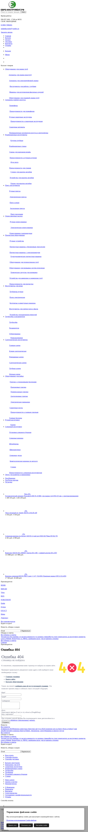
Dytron (3, 607)
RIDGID (4, 589)
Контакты (8, 43)
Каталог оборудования (14, 682)
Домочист (4, 618)
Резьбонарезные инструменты (16, 135)
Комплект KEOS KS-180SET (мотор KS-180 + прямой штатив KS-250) (31, 553)
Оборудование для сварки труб (16, 69)
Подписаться (26, 631)
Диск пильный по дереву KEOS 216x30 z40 (21, 513)
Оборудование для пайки (14, 376)
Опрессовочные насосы (14, 216)
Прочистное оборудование (15, 235)
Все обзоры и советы (8, 635)
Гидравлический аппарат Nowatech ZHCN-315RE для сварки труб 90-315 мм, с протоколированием (41, 496)
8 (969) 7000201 (6, 25)
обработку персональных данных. (22, 720)
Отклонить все (26, 825)
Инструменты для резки (14, 286)
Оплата (8, 40)
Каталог (8, 38)
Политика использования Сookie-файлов (21, 820)
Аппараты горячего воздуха (15, 100)
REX (2, 596)
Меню (7, 55)
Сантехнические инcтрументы (16, 340)
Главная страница (13, 677)
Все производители (8, 621)
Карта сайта (10, 679)
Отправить (5, 722)
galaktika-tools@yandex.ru (10, 29)
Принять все (12, 825)
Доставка (8, 42)
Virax (3, 592)
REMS (3, 585)
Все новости (5, 727)
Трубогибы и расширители (15, 316)
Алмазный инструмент (13, 427)
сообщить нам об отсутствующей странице (31, 686)
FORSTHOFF (6, 600)
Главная (8, 36)
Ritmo (3, 614)
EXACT (4, 611)
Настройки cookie (41, 825)
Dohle (3, 603)
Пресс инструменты (12, 185)
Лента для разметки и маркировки (17, 475)
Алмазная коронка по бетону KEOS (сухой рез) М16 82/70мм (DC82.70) (31, 536)
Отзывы (8, 45)
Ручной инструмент (12, 420)
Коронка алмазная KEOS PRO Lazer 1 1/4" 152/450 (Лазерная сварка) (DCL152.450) (35, 576)
